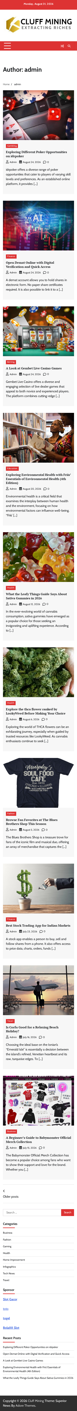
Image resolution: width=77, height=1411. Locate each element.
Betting (11, 362)
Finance (11, 256)
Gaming (7, 1246)
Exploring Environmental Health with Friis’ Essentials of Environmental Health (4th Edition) (38, 479)
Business (11, 1131)
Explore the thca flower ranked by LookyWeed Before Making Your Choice (36, 711)
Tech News (9, 1273)
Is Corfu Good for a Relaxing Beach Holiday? (32, 1029)
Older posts (11, 1196)
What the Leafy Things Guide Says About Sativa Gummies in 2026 (36, 596)
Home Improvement (14, 1259)
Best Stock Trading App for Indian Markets (38, 925)
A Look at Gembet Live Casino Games (34, 368)
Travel (10, 1021)
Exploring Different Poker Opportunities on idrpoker (36, 154)
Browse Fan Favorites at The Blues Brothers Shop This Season (31, 822)
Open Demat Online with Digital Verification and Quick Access (30, 264)
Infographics (9, 1266)
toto (5, 1309)
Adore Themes (25, 1405)
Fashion (11, 813)
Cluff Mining (36, 1401)
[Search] (69, 46)
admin (13, 162)
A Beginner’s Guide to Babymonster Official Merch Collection (38, 1139)
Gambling (12, 146)
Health (10, 587)
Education (12, 468)
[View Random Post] (62, 46)
